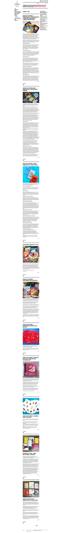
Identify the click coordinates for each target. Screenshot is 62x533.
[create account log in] (26, 3)
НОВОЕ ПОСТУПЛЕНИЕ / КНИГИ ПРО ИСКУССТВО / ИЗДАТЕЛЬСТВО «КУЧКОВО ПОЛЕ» (31, 359)
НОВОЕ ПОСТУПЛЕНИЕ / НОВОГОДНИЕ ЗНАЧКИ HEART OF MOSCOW (30, 326)
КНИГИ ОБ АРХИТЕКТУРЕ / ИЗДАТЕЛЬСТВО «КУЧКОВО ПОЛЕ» (30, 499)
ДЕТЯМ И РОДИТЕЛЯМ (17, 12)
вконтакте (23, 84)
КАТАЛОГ (16, 16)
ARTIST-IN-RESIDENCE (17, 11)
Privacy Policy (27, 531)
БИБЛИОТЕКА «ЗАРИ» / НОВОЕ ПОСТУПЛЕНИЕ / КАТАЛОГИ (29, 454)
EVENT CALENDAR (16, 13)
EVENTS (15, 10)
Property (30, 531)
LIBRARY (15, 15)
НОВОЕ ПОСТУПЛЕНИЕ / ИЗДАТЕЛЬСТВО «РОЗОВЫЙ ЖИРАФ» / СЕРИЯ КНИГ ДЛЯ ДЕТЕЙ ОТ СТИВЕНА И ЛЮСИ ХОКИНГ (31, 17)
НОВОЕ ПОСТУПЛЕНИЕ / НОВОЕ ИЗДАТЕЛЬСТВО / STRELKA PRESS (30, 164)
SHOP (15, 19)
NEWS (15, 8)
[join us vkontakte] (32, 3)
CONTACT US (16, 20)
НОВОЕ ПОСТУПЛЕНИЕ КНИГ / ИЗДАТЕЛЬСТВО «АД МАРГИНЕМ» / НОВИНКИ (30, 89)
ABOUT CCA (16, 14)
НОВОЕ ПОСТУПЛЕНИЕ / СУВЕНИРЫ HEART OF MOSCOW (30, 416)
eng (47, 3)
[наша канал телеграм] (37, 3)
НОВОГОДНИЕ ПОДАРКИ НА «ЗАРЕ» (30, 244)
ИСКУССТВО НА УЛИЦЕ (17, 18)
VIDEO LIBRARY (17, 17)
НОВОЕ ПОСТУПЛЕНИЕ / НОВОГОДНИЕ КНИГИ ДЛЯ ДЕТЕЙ (30, 279)
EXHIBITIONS (16, 9)
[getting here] (29, 3)
